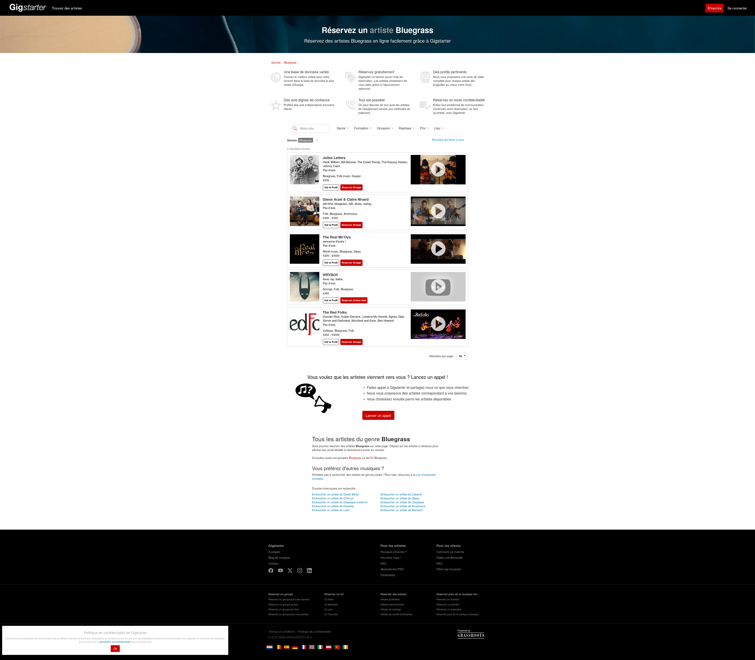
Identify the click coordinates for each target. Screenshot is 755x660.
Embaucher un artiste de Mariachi (401, 510)
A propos (274, 552)
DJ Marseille (331, 604)
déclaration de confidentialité (115, 641)
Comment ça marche (450, 552)
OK (115, 649)
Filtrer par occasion (448, 569)
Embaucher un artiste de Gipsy (399, 498)
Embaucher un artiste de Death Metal (335, 494)
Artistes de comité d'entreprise (396, 614)
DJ (372, 458)
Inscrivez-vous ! (390, 557)
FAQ (383, 563)
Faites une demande (449, 557)
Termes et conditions (281, 631)
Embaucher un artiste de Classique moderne (340, 502)
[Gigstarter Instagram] (300, 571)
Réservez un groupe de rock (283, 609)
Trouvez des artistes (67, 7)
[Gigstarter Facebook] (271, 571)
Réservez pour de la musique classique (457, 614)
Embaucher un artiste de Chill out (333, 498)
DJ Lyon (328, 609)
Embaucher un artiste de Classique (402, 502)
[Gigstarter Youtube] (281, 571)
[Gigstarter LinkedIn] (309, 571)
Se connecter (737, 7)
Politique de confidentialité (314, 631)
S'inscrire (714, 7)
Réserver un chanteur (448, 599)
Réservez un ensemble (448, 609)
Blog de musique (279, 557)
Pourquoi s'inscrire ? (393, 552)
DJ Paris (328, 599)
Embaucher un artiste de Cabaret (401, 494)
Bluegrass (355, 458)
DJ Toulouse (331, 614)
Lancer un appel (378, 415)
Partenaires (387, 575)
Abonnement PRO (392, 569)
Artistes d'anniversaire (392, 604)
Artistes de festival (390, 599)
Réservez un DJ (334, 594)
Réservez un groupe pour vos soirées (288, 614)
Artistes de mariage (390, 609)
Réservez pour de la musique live (456, 594)
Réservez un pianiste (447, 604)
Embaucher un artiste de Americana (402, 506)
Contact (273, 563)
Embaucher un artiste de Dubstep (333, 506)
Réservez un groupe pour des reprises (288, 599)
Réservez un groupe (280, 594)
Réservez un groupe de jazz (283, 604)
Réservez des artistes (393, 594)
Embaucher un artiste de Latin (331, 510)
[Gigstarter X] (290, 571)
